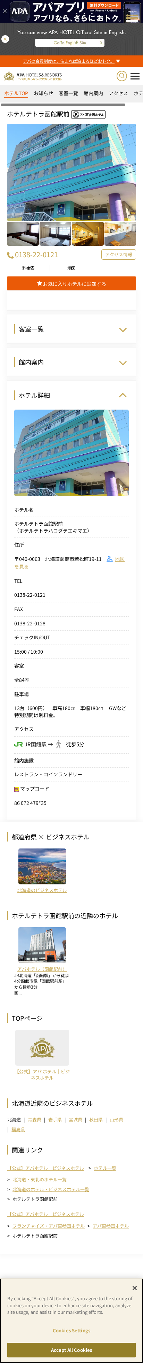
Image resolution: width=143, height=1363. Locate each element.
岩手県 (55, 1119)
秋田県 (96, 1119)
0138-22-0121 (36, 254)
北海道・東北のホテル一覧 (39, 1179)
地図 (71, 268)
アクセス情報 (118, 254)
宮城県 (75, 1119)
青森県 (34, 1119)
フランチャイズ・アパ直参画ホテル (48, 1226)
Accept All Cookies (71, 1350)
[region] (71, 96)
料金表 (28, 268)
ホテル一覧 (105, 1168)
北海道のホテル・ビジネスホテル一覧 (50, 1189)
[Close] (134, 1288)
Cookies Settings (71, 1330)
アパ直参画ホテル (111, 1226)
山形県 (116, 1119)
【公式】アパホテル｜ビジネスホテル (45, 1168)
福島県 (18, 1129)
